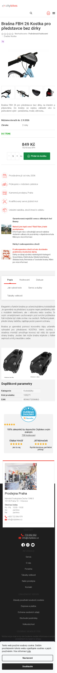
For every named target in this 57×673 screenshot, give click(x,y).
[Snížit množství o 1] (9, 156)
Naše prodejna (28, 581)
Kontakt (28, 587)
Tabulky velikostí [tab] (14, 295)
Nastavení (28, 658)
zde (29, 651)
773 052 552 (30, 535)
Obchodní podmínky (28, 618)
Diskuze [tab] (39, 280)
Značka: (10, 36)
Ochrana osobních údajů (28, 612)
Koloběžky (28, 391)
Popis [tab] (10, 280)
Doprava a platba (28, 606)
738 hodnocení (28, 435)
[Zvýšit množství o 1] (17, 156)
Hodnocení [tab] (24, 280)
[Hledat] (31, 13)
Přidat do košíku (38, 156)
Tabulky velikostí (28, 575)
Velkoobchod (28, 624)
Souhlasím (27, 666)
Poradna (28, 569)
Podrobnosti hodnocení (38, 34)
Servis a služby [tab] (35, 288)
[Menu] (54, 13)
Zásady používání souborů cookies (28, 600)
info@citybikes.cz (30, 538)
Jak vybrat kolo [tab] (14, 288)
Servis (28, 557)
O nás (28, 563)
